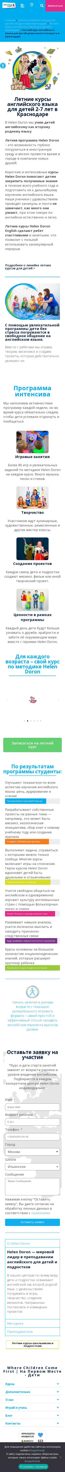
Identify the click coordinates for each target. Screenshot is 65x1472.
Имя (9, 1099)
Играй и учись (16, 1408)
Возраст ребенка (19, 1114)
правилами (40, 1213)
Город (10, 1144)
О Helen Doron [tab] (18, 1243)
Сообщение (14, 1174)
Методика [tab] (15, 1323)
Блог (8, 1415)
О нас (9, 1400)
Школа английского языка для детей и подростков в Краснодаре (30, 21)
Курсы (9, 1384)
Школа (10, 1159)
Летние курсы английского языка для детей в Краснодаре (32, 27)
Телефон (12, 1129)
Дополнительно (17, 1392)
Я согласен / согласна (33, 1466)
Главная (10, 20)
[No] (60, 1457)
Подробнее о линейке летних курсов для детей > (28, 266)
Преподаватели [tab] (20, 1331)
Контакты (12, 1423)
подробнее (36, 1450)
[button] (3, 66)
